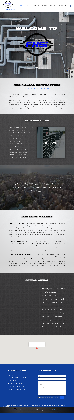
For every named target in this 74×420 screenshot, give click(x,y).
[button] (28, 6)
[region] (51, 142)
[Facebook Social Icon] (70, 6)
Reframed (56, 410)
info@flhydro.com (19, 386)
